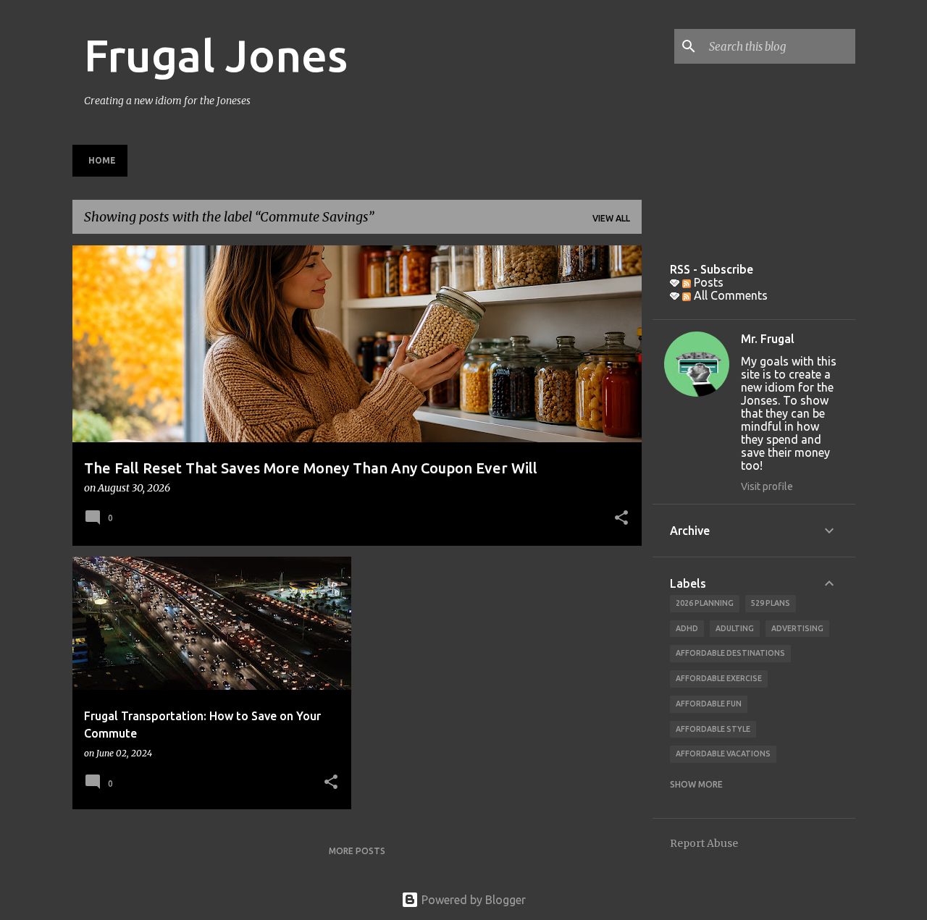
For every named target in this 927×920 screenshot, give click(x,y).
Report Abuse (704, 843)
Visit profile (767, 486)
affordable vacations (723, 753)
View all (611, 218)
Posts (707, 282)
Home (102, 160)
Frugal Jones (216, 55)
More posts (357, 851)
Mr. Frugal (767, 338)
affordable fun (709, 703)
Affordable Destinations (730, 653)
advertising (797, 628)
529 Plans (770, 603)
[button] (621, 519)
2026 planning (705, 603)
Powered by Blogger (472, 899)
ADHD (687, 628)
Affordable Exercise (719, 678)
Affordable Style (713, 729)
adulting (735, 628)
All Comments (729, 295)
